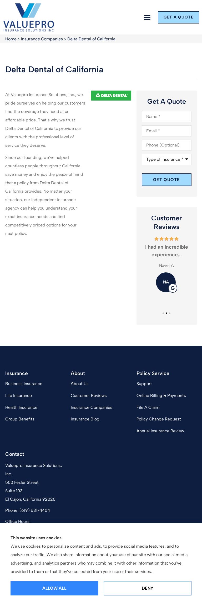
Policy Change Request (159, 419)
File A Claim (148, 407)
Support (144, 383)
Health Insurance (21, 407)
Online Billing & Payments (161, 395)
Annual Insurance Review (160, 430)
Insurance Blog (85, 419)
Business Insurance (23, 383)
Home (11, 39)
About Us (80, 383)
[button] (147, 17)
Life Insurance (18, 395)
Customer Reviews (89, 395)
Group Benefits (19, 419)
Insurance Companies (42, 39)
